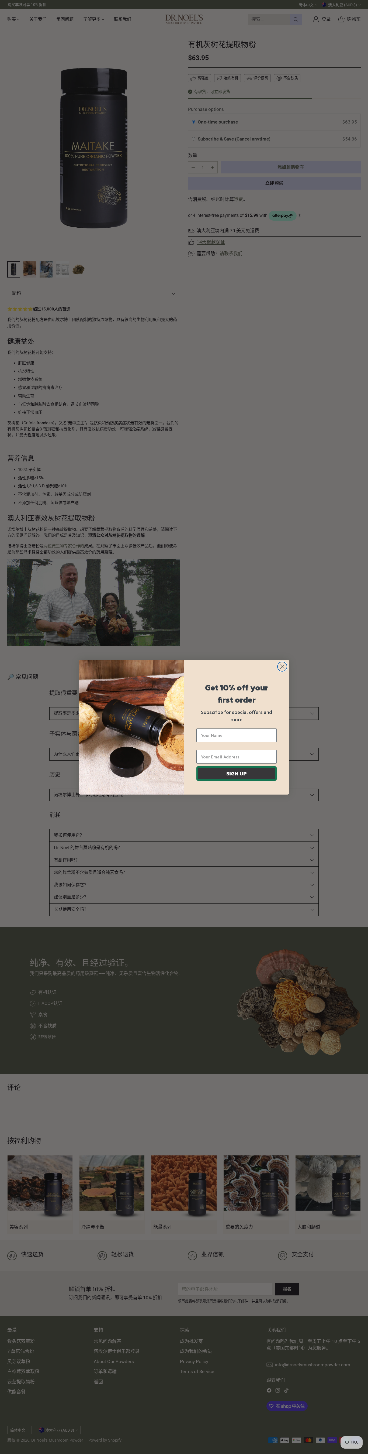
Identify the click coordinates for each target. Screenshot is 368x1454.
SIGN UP (236, 773)
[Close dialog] (282, 666)
